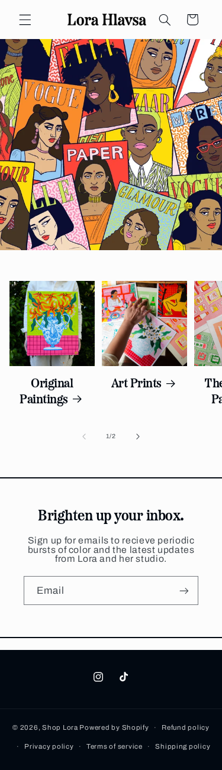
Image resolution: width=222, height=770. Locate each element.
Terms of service (114, 746)
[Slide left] (84, 436)
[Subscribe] (184, 590)
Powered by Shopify (114, 727)
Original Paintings (46, 390)
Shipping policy (182, 746)
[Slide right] (138, 436)
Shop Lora (60, 727)
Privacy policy (48, 746)
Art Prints (136, 382)
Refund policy (186, 727)
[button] (24, 19)
